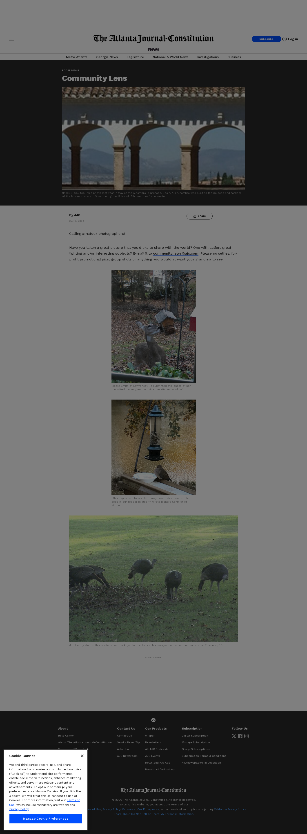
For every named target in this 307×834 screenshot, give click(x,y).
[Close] (82, 756)
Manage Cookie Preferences (45, 818)
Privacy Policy (19, 809)
